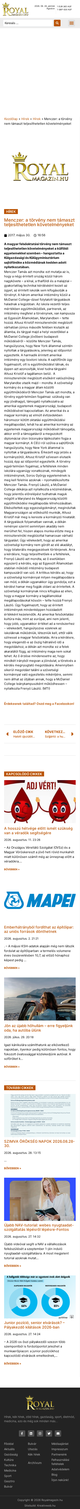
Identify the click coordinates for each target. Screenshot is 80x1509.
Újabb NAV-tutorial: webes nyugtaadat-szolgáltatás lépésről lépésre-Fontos (39, 1227)
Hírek (25, 119)
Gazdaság (11, 1454)
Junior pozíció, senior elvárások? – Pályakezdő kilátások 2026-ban (34, 1325)
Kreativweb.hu (46, 1505)
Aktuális (9, 1449)
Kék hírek (34, 1454)
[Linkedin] (31, 1433)
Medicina (10, 1470)
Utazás (32, 1449)
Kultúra (9, 1459)
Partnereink (59, 1454)
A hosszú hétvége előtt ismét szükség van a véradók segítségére (38, 830)
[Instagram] (40, 1433)
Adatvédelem (60, 1469)
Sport (7, 1476)
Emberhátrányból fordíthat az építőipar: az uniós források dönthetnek (39, 929)
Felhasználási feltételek (60, 1462)
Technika (10, 1465)
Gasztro (9, 1481)
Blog (54, 1474)
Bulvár (8, 1486)
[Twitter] (49, 1433)
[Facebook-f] (22, 1433)
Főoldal (9, 1443)
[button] (71, 23)
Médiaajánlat (60, 1443)
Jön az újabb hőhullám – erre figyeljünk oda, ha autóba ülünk (38, 1028)
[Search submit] (57, 23)
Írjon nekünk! (60, 1480)
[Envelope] (58, 1433)
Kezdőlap (11, 119)
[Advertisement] (40, 74)
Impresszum (59, 1449)
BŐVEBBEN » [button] (12, 869)
